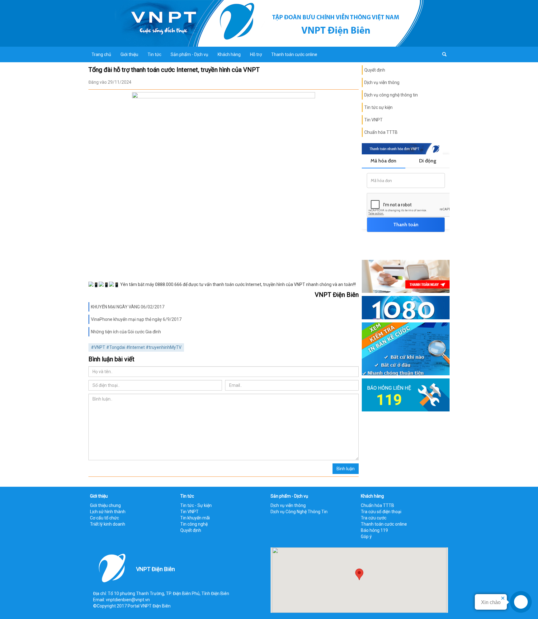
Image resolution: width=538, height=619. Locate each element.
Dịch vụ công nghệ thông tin (391, 94)
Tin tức (154, 54)
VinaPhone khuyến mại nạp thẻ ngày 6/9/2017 (136, 319)
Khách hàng (229, 54)
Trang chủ (101, 54)
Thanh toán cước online (294, 54)
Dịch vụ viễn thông (381, 82)
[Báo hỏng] (406, 394)
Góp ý (366, 536)
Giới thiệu (129, 54)
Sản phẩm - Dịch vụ (189, 54)
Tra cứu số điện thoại (381, 511)
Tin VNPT (373, 119)
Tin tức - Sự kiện (196, 505)
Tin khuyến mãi (195, 517)
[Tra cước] (406, 348)
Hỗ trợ (256, 54)
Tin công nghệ (194, 524)
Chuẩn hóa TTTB (381, 132)
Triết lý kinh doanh (107, 524)
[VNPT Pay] (406, 276)
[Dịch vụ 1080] (406, 307)
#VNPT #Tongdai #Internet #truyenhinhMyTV (136, 347)
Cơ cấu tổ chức (104, 517)
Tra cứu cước (373, 517)
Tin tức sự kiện (378, 107)
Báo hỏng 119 (374, 530)
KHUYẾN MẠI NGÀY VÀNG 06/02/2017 (127, 306)
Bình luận (346, 468)
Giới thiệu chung (105, 505)
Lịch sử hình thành (107, 511)
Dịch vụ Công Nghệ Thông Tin (299, 511)
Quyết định (374, 70)
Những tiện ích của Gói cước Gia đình (126, 331)
